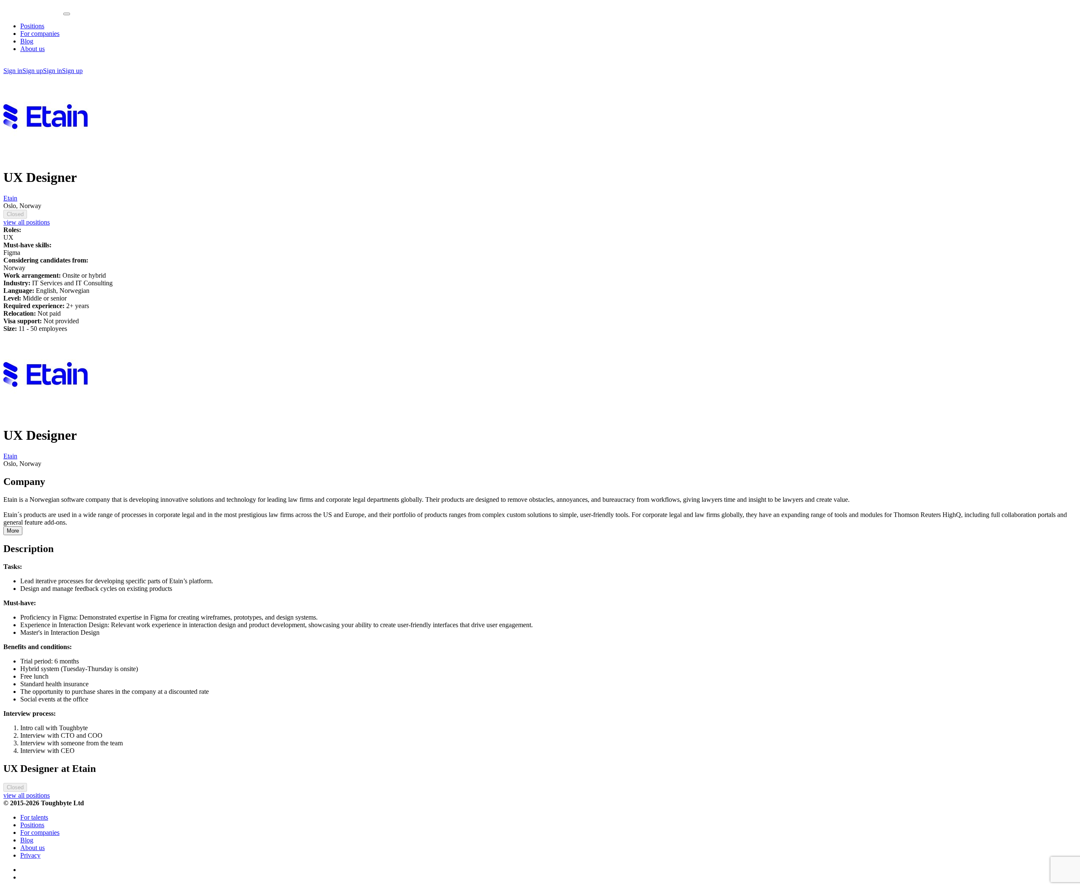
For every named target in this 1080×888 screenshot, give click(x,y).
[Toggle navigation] (66, 14)
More (13, 531)
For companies (39, 33)
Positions (32, 26)
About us (32, 48)
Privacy (30, 855)
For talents (34, 817)
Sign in (12, 70)
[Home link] (33, 11)
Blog (26, 41)
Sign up (32, 70)
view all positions (26, 222)
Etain (10, 198)
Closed (15, 214)
